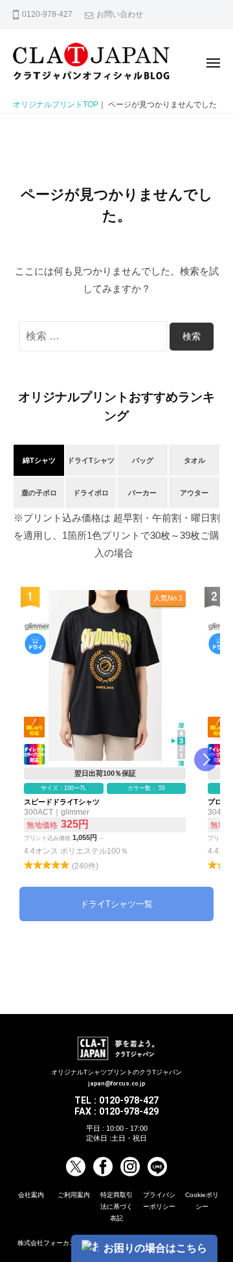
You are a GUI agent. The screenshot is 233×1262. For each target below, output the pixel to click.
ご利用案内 (74, 1194)
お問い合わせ (119, 14)
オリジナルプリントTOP (55, 104)
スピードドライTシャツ (104, 731)
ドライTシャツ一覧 (116, 904)
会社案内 (31, 1194)
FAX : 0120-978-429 (116, 1111)
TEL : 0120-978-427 (116, 1100)
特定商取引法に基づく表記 (116, 1206)
